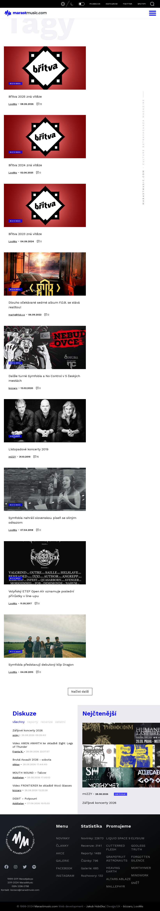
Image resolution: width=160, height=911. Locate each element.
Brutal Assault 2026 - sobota (31, 759)
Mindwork (139, 875)
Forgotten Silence (140, 858)
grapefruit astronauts (116, 858)
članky (62, 845)
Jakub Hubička (95, 906)
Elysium (137, 838)
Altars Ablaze (118, 879)
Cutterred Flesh (115, 847)
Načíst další (80, 691)
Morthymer (141, 868)
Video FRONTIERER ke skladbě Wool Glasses (42, 785)
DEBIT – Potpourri (24, 798)
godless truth (138, 847)
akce (60, 853)
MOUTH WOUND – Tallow (29, 772)
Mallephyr (115, 886)
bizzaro (127, 906)
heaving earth (113, 869)
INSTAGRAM (111, 4)
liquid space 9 (118, 838)
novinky (63, 838)
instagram (65, 875)
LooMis (138, 906)
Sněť (135, 883)
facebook (64, 868)
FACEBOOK (95, 4)
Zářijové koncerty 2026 (27, 730)
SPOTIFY (142, 4)
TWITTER (127, 4)
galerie (62, 860)
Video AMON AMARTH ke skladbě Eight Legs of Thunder (42, 745)
